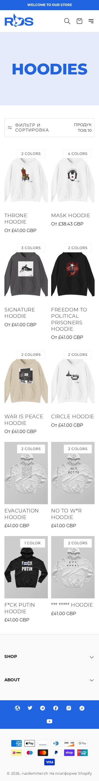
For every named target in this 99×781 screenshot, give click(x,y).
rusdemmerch (35, 773)
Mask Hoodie (70, 216)
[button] (67, 21)
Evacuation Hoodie (21, 514)
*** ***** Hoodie (72, 605)
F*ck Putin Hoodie (19, 608)
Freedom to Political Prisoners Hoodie (69, 319)
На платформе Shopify (71, 773)
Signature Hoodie (19, 313)
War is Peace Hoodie (23, 420)
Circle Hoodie (72, 417)
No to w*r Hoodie (66, 514)
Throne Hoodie (16, 219)
